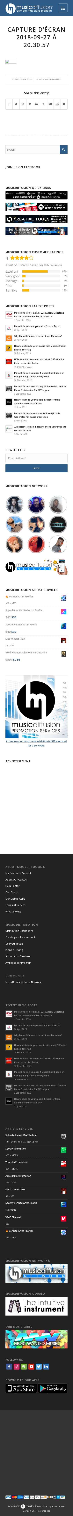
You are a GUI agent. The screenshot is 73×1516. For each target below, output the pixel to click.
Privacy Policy (13, 911)
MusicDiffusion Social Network (23, 982)
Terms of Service (15, 905)
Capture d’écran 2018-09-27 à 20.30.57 (36, 37)
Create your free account (20, 937)
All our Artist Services (17, 956)
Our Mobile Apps (15, 898)
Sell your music (14, 943)
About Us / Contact (16, 879)
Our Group (11, 892)
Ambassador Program (18, 962)
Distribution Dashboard (19, 931)
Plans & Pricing (14, 950)
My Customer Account (18, 873)
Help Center (12, 886)
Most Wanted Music (50, 79)
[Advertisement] (36, 801)
